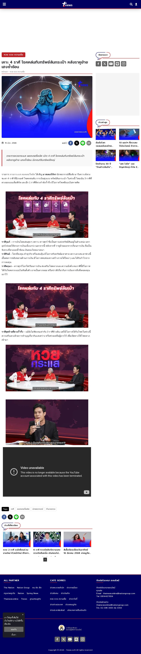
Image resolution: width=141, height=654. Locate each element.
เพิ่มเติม (7, 624)
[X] (104, 63)
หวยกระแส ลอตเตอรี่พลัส (22, 174)
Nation (21, 593)
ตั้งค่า (14, 634)
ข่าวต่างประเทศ (56, 604)
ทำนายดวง (50, 509)
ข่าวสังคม (54, 593)
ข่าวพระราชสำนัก (57, 587)
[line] (82, 143)
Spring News (32, 593)
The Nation (9, 587)
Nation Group (23, 587)
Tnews (24, 599)
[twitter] (76, 143)
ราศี (12, 509)
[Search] (131, 4)
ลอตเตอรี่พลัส (23, 509)
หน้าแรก (5, 72)
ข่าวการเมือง (72, 587)
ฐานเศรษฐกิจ (35, 599)
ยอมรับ (14, 629)
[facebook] (70, 143)
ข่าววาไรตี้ (73, 599)
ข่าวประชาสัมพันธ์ (57, 610)
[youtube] (111, 63)
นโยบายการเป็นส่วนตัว (76, 610)
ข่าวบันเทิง (65, 593)
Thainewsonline (11, 599)
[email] (88, 143)
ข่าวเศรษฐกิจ (71, 604)
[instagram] (123, 63)
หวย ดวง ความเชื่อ (17, 72)
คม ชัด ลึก (36, 587)
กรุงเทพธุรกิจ (9, 593)
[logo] (65, 4)
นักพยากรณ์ (37, 509)
